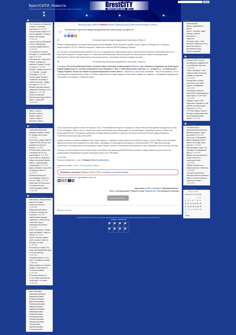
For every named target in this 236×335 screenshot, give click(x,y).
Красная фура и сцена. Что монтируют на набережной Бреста (197, 150)
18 (188, 206)
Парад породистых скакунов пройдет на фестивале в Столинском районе (40, 267)
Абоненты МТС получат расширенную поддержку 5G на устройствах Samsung (197, 62)
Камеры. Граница (109, 20)
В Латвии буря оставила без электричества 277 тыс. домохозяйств (40, 152)
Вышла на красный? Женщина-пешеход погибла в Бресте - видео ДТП (40, 97)
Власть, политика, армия (196, 31)
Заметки (193, 124)
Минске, (136, 66)
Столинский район (36, 329)
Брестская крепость (194, 46)
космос (75, 165)
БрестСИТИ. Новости (47, 5)
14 (195, 203)
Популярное (37, 20)
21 (195, 206)
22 (198, 206)
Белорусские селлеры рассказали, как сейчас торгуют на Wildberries (195, 83)
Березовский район (36, 296)
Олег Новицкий (85, 165)
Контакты (129, 20)
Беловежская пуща (194, 49)
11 (188, 203)
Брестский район (35, 291)
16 (200, 203)
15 (198, 203)
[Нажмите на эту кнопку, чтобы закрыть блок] (51, 20)
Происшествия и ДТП (87, 25)
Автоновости (191, 36)
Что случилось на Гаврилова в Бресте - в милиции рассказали (40, 26)
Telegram (157, 188)
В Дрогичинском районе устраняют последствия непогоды (38, 212)
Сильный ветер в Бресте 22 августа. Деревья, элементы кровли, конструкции (40, 34)
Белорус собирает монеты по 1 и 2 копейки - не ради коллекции (40, 72)
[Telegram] (65, 35)
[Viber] (68, 35)
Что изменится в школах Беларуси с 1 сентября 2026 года (40, 54)
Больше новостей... (118, 198)
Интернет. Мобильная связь (197, 44)
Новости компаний (193, 51)
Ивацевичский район (37, 309)
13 (193, 203)
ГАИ (151, 143)
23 (200, 206)
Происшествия (192, 24)
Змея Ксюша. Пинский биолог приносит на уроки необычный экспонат (40, 202)
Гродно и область (35, 116)
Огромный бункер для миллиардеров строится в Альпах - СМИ (39, 177)
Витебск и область (36, 113)
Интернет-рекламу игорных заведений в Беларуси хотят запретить (40, 89)
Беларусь (61, 20)
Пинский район (34, 324)
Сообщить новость (149, 25)
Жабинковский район (37, 304)
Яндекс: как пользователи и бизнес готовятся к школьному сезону (197, 157)
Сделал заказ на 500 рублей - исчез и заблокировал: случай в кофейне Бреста (40, 44)
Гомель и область (36, 118)
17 (186, 206)
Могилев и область (36, 121)
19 (191, 206)
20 (193, 206)
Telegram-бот (150, 191)
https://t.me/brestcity (100, 160)
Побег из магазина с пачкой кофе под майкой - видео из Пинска (39, 232)
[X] (69, 180)
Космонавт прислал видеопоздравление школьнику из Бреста (99, 29)
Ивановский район (36, 307)
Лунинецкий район (36, 317)
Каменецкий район (36, 312)
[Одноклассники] (75, 35)
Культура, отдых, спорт (195, 41)
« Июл (187, 215)
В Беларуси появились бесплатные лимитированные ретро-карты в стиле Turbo (198, 93)
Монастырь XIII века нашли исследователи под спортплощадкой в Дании (39, 185)
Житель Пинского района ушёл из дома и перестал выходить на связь (38, 240)
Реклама (121, 20)
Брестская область (40, 196)
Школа (96, 165)
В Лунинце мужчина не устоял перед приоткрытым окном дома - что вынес (39, 277)
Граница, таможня (193, 33)
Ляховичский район (36, 319)
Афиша (91, 20)
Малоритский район (36, 322)
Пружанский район (36, 327)
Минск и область (35, 111)
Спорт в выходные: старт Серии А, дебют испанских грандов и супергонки (197, 72)
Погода (99, 20)
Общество (70, 33)
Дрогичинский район (36, 301)
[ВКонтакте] (72, 35)
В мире (35, 126)
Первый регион (123, 25)
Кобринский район (36, 314)
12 (191, 203)
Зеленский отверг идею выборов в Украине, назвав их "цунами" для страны (39, 132)
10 (186, 203)
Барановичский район (37, 294)
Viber (148, 188)
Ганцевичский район (36, 299)
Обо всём (135, 25)
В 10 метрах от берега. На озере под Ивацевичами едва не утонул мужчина (40, 250)
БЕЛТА (74, 47)
